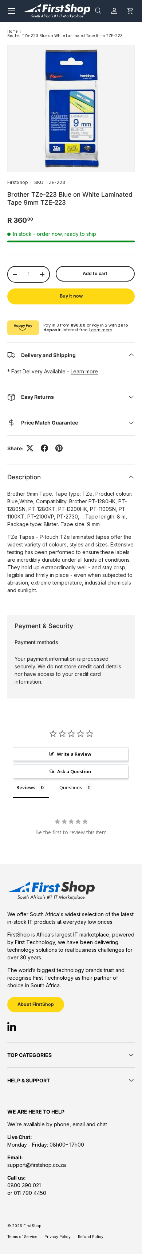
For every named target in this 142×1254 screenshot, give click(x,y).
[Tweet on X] (30, 448)
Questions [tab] (70, 787)
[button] (130, 10)
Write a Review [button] (74, 754)
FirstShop (17, 182)
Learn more (100, 330)
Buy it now (71, 296)
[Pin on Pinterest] (59, 448)
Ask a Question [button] (74, 771)
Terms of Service (22, 1236)
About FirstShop (35, 1004)
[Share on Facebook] (44, 448)
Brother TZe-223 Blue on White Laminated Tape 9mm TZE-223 (65, 36)
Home (12, 32)
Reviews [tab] (25, 787)
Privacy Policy (57, 1236)
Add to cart (95, 273)
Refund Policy (90, 1236)
